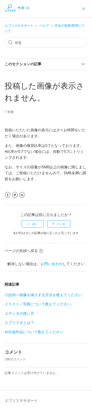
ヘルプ (44, 25)
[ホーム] (17, 11)
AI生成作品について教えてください (34, 332)
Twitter (15, 195)
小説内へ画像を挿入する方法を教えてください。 (45, 295)
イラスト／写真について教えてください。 (40, 304)
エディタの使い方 (19, 313)
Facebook (8, 195)
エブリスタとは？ (19, 322)
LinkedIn (22, 195)
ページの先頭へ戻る (21, 250)
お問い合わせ (51, 263)
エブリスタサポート (19, 25)
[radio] (33, 224)
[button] (83, 8)
